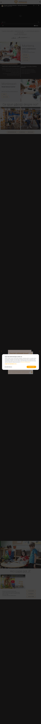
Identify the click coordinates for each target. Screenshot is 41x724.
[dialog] (20, 362)
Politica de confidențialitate (25, 362)
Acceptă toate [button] (31, 366)
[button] (20, 363)
